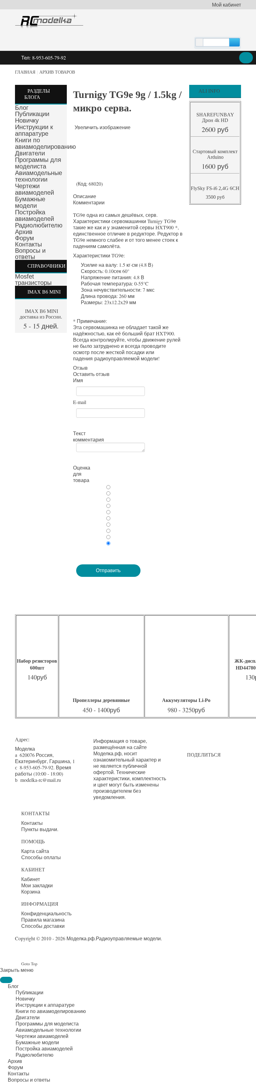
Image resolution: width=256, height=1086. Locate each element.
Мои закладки (37, 885)
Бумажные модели (30, 202)
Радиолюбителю (38, 225)
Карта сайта (35, 851)
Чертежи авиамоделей (34, 189)
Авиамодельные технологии (38, 176)
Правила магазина (43, 920)
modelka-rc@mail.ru (40, 780)
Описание (84, 196)
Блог (21, 108)
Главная (25, 72)
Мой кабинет (226, 5)
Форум (24, 238)
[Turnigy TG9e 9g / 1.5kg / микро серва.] (85, 143)
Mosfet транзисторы (33, 279)
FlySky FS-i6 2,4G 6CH (215, 188)
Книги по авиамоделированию (45, 143)
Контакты (28, 244)
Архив (23, 232)
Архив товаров (57, 72)
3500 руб (215, 197)
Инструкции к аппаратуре (34, 130)
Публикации (32, 113)
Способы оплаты (41, 857)
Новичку (27, 120)
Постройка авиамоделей (34, 215)
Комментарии (89, 202)
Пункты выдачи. (39, 829)
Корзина (30, 892)
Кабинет (30, 879)
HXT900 (164, 227)
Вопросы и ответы (30, 253)
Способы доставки (43, 926)
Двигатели (30, 153)
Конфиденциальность (46, 913)
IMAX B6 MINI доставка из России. (41, 314)
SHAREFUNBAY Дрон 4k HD (215, 117)
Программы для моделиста (38, 163)
